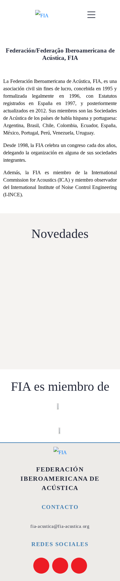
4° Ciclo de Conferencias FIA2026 (56, 330)
